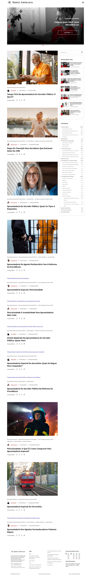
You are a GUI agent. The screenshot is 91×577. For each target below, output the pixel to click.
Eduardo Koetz (14, 260)
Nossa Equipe (32, 560)
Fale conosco (50, 565)
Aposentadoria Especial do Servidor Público (16, 87)
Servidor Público (30, 141)
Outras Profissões (17, 441)
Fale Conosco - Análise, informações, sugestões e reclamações (34, 557)
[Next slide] (81, 25)
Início (30, 553)
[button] (44, 45)
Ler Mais (67, 32)
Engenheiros (10, 441)
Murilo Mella (13, 90)
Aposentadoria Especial (12, 257)
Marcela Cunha (14, 144)
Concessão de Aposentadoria (35, 565)
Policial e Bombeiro (42, 257)
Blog (30, 562)
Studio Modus (47, 573)
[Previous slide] (9, 25)
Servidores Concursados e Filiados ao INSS (43, 141)
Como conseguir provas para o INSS (45, 282)
